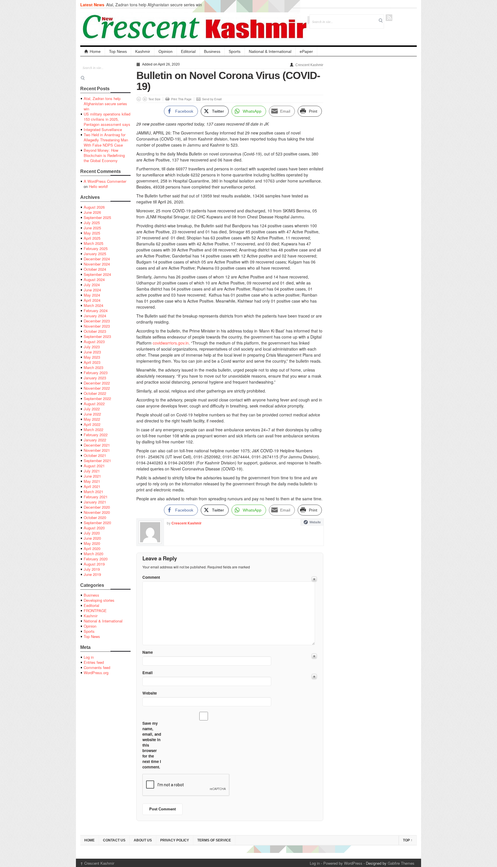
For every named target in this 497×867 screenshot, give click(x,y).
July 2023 (92, 346)
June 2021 (92, 476)
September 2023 (97, 336)
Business (212, 51)
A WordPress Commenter (105, 181)
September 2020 (97, 522)
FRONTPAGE (95, 610)
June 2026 (92, 212)
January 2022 (95, 440)
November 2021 (97, 450)
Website (315, 522)
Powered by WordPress (342, 863)
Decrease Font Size (138, 99)
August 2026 (94, 207)
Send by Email (211, 99)
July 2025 (92, 222)
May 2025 (92, 233)
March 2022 (93, 429)
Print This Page (181, 99)
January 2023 (95, 377)
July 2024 (92, 284)
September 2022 (97, 398)
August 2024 (94, 279)
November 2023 (97, 326)
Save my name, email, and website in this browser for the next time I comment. (151, 745)
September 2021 (97, 460)
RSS (389, 17)
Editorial (188, 51)
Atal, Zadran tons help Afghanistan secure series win (154, 4)
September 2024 (97, 274)
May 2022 (92, 419)
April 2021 (92, 486)
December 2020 (97, 507)
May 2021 (92, 481)
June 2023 (92, 352)
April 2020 (92, 548)
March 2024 (93, 305)
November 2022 (97, 388)
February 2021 (96, 496)
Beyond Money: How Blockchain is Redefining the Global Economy (104, 155)
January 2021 (95, 502)
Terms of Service (214, 840)
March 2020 (93, 553)
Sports (234, 51)
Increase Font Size (144, 99)
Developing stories (99, 600)
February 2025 (96, 248)
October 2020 (95, 517)
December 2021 (97, 445)
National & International (270, 51)
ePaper (306, 51)
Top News (118, 51)
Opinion (165, 51)
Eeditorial (91, 605)
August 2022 (94, 403)
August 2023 (94, 341)
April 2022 (92, 424)
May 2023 (92, 357)
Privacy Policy (174, 840)
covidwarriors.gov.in (171, 343)
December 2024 (97, 259)
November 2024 (97, 264)
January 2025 (95, 253)
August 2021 (94, 465)
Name (147, 652)
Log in (89, 657)
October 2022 (95, 393)
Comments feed (97, 667)
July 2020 (92, 533)
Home (95, 51)
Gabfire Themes (401, 863)
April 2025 (92, 238)
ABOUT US (143, 840)
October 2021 (95, 455)
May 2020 (92, 543)
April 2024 (92, 300)
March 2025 (93, 243)
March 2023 (93, 367)
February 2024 (96, 310)
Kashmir (142, 51)
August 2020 (94, 527)
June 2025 (92, 227)
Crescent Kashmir (309, 65)
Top (407, 840)
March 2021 (93, 491)
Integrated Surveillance (103, 129)
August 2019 (94, 564)
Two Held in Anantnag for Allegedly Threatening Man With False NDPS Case (106, 140)
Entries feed (94, 662)
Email (147, 672)
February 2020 (96, 559)
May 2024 (92, 295)
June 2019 (92, 574)
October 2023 (95, 331)
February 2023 (96, 372)
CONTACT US (114, 840)
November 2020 (97, 512)
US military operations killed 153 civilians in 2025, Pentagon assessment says (107, 119)
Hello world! (98, 186)
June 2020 (92, 538)
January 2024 (95, 315)
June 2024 (92, 290)
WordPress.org (96, 672)
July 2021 (92, 471)
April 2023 (92, 362)
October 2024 (95, 269)
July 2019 (92, 569)
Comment (151, 577)
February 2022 (96, 434)
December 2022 (97, 383)
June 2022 (92, 414)
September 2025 (97, 217)
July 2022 (92, 409)
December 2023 (97, 321)
